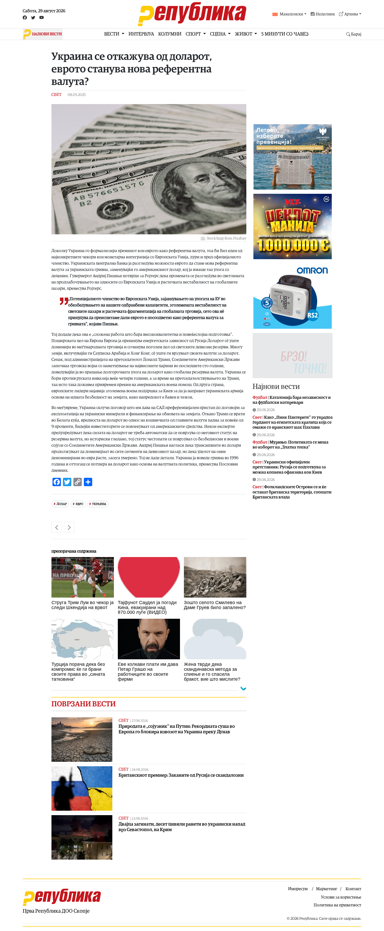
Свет (56, 95)
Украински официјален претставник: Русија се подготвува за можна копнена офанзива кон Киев (289, 467)
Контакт (353, 889)
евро (79, 504)
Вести (112, 34)
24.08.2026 (140, 769)
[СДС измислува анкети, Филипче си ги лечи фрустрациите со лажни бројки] (56, 527)
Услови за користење (341, 897)
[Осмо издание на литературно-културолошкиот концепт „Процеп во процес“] (69, 527)
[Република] (192, 14)
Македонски (291, 14)
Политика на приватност (337, 905)
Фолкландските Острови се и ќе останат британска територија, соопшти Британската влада (292, 492)
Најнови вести (276, 386)
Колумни (170, 34)
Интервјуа (141, 34)
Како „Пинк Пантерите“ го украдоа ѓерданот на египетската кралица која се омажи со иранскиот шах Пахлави (293, 422)
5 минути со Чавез (285, 34)
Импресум (298, 889)
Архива (351, 14)
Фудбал (260, 397)
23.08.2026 (140, 818)
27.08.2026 (140, 721)
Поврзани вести (83, 704)
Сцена (218, 34)
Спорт (194, 34)
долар (62, 504)
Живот (244, 34)
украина (99, 504)
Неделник (325, 14)
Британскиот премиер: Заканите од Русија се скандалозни (181, 775)
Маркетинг (326, 889)
